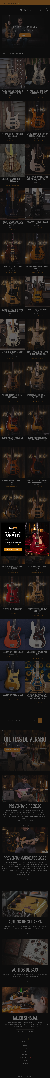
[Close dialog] (47, 524)
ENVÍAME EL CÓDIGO (13, 549)
